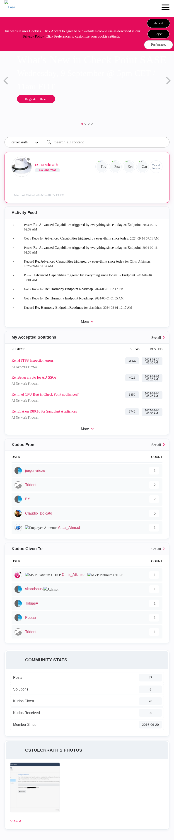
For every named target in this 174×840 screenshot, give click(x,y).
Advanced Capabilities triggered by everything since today (86, 238)
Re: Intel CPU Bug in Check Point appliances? (45, 394)
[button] (158, 23)
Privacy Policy (33, 36)
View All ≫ (87, 337)
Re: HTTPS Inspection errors (32, 360)
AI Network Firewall (25, 367)
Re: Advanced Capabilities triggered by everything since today (78, 225)
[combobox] (106, 142)
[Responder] (115, 167)
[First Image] (101, 167)
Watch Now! (62, 112)
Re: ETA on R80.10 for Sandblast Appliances (44, 411)
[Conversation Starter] (142, 167)
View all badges (156, 166)
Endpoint (134, 225)
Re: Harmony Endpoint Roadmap (69, 289)
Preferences (158, 44)
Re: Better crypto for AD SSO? (34, 377)
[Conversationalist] (128, 167)
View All (16, 821)
